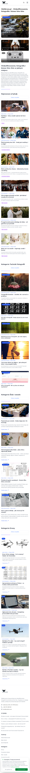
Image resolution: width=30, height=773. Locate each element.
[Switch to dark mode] (24, 2)
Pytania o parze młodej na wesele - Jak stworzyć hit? (13, 723)
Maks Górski (3, 113)
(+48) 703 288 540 (7, 707)
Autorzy (3, 734)
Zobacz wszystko (15, 97)
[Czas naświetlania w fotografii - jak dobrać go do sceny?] (15, 26)
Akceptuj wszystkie (21, 769)
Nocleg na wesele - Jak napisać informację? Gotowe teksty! (14, 716)
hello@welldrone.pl (7, 709)
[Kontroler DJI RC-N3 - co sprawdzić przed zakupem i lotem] (15, 57)
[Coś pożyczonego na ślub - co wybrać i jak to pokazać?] (15, 45)
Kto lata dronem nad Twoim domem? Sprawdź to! (12, 730)
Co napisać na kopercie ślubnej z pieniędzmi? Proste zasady (15, 721)
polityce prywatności (15, 766)
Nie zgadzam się (8, 769)
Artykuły (4, 713)
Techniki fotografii (6, 17)
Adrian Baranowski (5, 140)
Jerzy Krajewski (4, 167)
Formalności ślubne (6, 149)
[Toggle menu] (27, 2)
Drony (3, 53)
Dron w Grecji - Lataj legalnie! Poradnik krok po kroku (13, 718)
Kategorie (4, 746)
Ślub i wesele (5, 41)
